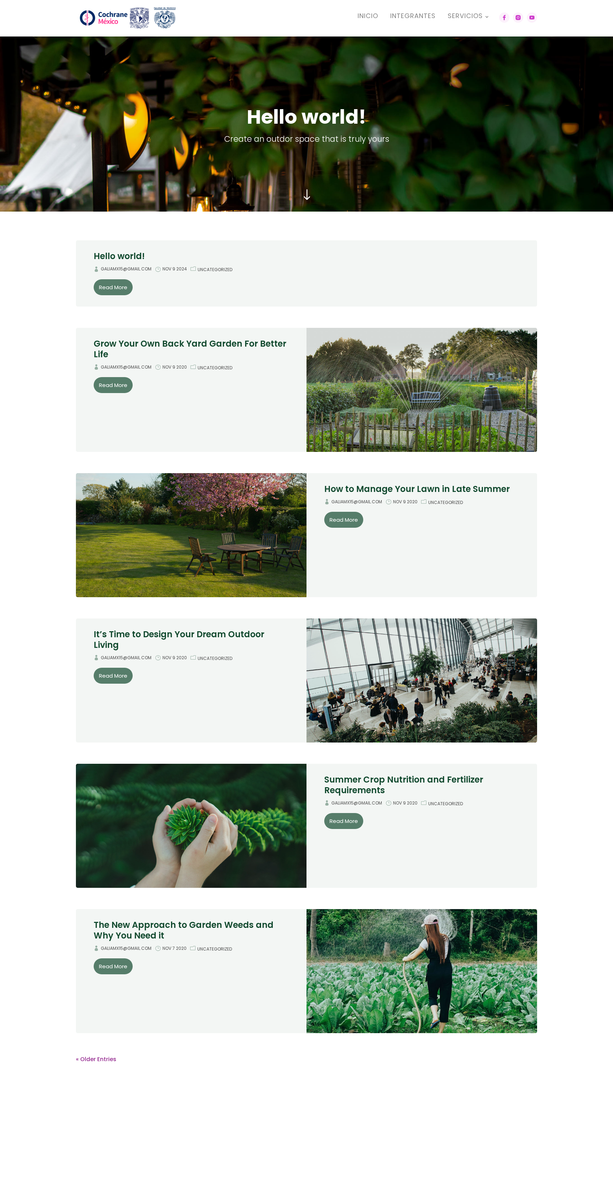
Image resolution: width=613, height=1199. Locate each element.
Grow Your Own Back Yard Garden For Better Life (190, 349)
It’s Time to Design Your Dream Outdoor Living (179, 639)
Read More (113, 287)
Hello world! (119, 256)
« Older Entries (96, 1059)
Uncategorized (215, 270)
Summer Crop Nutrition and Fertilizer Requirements (403, 785)
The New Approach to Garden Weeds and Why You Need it (184, 930)
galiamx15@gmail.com (126, 269)
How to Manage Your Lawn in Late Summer (417, 489)
